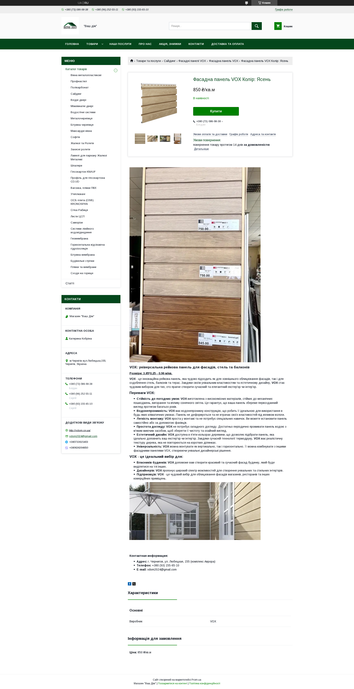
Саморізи (77, 222)
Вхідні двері (78, 99)
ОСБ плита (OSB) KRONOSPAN (82, 202)
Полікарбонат (79, 87)
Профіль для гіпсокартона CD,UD (88, 179)
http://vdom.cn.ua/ (80, 430)
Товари (92, 44)
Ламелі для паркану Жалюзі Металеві (89, 157)
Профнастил (79, 81)
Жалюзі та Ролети (82, 143)
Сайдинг (170, 61)
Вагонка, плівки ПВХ (83, 187)
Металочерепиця (81, 118)
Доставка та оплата (227, 44)
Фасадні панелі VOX (192, 61)
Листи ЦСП (78, 216)
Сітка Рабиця (79, 210)
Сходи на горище (82, 273)
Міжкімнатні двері (82, 106)
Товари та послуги (148, 61)
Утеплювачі (78, 194)
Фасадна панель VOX (223, 61)
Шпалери (76, 165)
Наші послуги (120, 44)
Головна (72, 44)
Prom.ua (196, 679)
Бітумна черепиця (82, 124)
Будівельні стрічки (82, 260)
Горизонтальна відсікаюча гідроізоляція (88, 246)
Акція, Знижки (170, 44)
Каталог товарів (76, 69)
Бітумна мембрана (83, 254)
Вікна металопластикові (86, 75)
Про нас (145, 44)
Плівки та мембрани (83, 267)
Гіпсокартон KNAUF (83, 171)
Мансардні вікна (81, 130)
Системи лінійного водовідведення (82, 230)
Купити (216, 111)
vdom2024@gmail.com (83, 436)
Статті (70, 283)
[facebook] (129, 584)
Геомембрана (79, 238)
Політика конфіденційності (204, 683)
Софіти (75, 137)
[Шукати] (257, 26)
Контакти (196, 44)
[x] (134, 584)
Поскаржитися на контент (172, 683)
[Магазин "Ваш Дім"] (70, 33)
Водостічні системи (83, 112)
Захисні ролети (80, 149)
